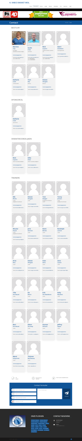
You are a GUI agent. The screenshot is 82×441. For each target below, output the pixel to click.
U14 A (41, 426)
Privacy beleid (27, 439)
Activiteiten (56, 6)
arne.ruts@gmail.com (20, 270)
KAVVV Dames (42, 423)
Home (31, 6)
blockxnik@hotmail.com (20, 207)
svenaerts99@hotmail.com (50, 270)
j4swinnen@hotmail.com (35, 238)
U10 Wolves (41, 430)
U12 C (41, 428)
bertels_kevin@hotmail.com (50, 238)
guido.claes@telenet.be (35, 57)
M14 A (33, 426)
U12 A (33, 428)
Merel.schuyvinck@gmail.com (21, 366)
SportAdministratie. (20, 439)
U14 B (45, 426)
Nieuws (50, 6)
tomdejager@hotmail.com (50, 207)
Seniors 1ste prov (35, 420)
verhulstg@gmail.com (49, 334)
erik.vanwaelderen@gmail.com (51, 302)
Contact (70, 22)
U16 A (40, 425)
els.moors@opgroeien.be (35, 302)
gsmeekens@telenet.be (65, 56)
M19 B (33, 425)
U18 (37, 425)
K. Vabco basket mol (19, 2)
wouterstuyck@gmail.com (21, 239)
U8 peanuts (34, 431)
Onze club (36, 6)
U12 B (37, 428)
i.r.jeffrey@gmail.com (64, 334)
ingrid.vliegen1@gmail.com (65, 270)
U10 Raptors (34, 430)
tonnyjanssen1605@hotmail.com (66, 207)
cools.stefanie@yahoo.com (21, 89)
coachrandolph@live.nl (64, 238)
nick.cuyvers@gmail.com (50, 57)
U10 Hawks (46, 428)
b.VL (61, 6)
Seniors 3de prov (44, 420)
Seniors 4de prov (35, 421)
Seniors (41, 6)
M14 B (37, 426)
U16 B (44, 425)
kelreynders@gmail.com (65, 302)
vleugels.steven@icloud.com (50, 89)
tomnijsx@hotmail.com (34, 89)
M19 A (47, 423)
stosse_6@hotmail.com (35, 167)
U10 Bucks (47, 430)
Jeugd (46, 6)
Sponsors (65, 6)
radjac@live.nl (33, 366)
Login (70, 6)
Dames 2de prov (43, 421)
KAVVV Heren (34, 423)
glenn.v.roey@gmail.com (35, 334)
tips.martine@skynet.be (20, 57)
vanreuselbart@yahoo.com (21, 302)
